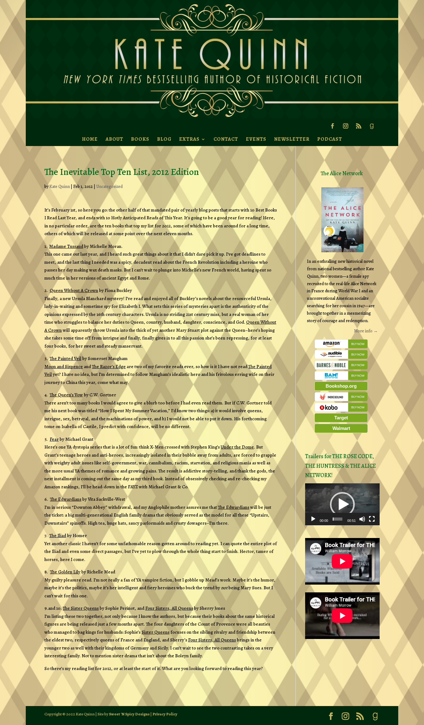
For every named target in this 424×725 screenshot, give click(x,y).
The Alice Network (342, 173)
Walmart (341, 428)
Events (256, 139)
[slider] (337, 519)
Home (90, 139)
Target (341, 417)
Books (140, 139)
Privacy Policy (164, 714)
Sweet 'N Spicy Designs (129, 714)
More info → (366, 331)
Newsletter (291, 139)
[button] (342, 504)
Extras (189, 139)
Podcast (329, 139)
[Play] (313, 519)
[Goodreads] (371, 128)
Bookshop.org (341, 386)
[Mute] (362, 519)
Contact (226, 139)
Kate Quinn (59, 186)
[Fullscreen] (372, 519)
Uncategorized (109, 186)
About (114, 139)
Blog (164, 139)
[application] (342, 504)
